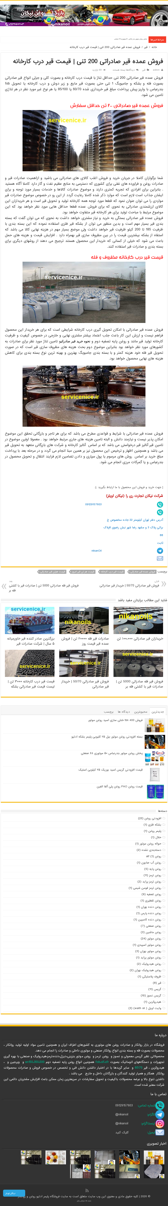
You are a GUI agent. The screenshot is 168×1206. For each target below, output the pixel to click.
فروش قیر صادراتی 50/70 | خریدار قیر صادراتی (129, 583)
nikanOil (97, 550)
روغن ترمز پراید (151, 881)
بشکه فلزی (154, 824)
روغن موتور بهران (150, 951)
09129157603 (93, 504)
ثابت (160, 543)
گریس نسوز (154, 995)
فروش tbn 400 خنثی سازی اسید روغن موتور (115, 720)
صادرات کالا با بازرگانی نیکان (84, 1201)
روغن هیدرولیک (151, 964)
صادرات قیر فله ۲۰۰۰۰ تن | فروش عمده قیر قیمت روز (85, 641)
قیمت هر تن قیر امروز (83, 572)
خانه (154, 47)
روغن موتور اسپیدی (149, 945)
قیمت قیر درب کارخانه (112, 572)
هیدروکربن (154, 1002)
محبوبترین (140, 712)
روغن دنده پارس (151, 913)
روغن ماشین (153, 932)
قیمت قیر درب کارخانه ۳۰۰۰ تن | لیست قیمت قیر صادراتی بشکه (31, 684)
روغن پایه (155, 869)
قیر (146, 47)
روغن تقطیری (153, 900)
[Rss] (87, 1190)
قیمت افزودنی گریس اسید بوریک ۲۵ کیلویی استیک (110, 770)
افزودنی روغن (152, 818)
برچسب (109, 712)
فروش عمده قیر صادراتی (142, 572)
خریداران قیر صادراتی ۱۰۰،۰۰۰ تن (140, 638)
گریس (157, 989)
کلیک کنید (122, 1132)
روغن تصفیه (154, 894)
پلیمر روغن (154, 831)
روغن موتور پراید (151, 957)
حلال (158, 837)
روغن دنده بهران (151, 907)
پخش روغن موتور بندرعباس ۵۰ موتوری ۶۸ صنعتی (130, 39)
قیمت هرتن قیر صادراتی (52, 572)
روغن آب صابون (151, 862)
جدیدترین (158, 712)
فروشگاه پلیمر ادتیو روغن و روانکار (39, 1196)
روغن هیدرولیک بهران (148, 970)
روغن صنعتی (153, 926)
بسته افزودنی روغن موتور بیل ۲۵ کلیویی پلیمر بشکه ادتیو (107, 736)
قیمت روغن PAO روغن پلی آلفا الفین (120, 786)
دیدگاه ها (124, 712)
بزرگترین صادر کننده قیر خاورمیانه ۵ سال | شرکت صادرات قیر (30, 641)
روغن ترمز (155, 875)
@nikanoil (121, 1114)
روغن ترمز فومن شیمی (147, 888)
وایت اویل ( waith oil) (147, 1008)
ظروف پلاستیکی (151, 976)
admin (156, 70)
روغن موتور (154, 938)
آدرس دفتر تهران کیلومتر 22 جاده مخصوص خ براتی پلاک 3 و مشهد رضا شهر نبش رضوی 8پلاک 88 (133, 527)
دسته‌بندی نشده (151, 850)
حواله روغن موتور (150, 843)
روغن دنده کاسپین (149, 919)
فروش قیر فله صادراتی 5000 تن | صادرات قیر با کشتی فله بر (43, 586)
